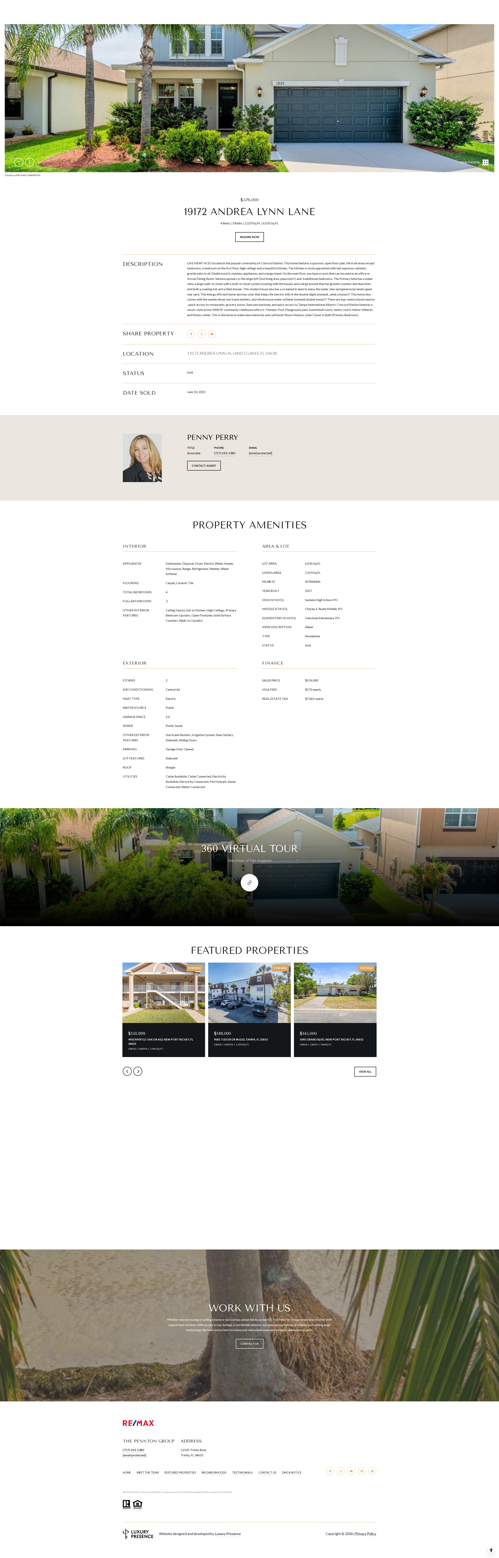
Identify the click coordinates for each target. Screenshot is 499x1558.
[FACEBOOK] (330, 1471)
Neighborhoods (214, 1472)
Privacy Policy (365, 1534)
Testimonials (242, 1472)
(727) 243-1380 (224, 453)
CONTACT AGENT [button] (204, 465)
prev (18, 162)
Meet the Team (148, 1472)
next (29, 162)
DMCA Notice (292, 1472)
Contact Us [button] (250, 1343)
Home (127, 1472)
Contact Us (267, 1472)
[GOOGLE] (362, 1471)
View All (365, 1071)
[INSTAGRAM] (341, 1471)
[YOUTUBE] (351, 1471)
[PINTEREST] (372, 1471)
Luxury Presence (228, 1534)
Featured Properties (180, 1472)
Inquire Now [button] (249, 237)
